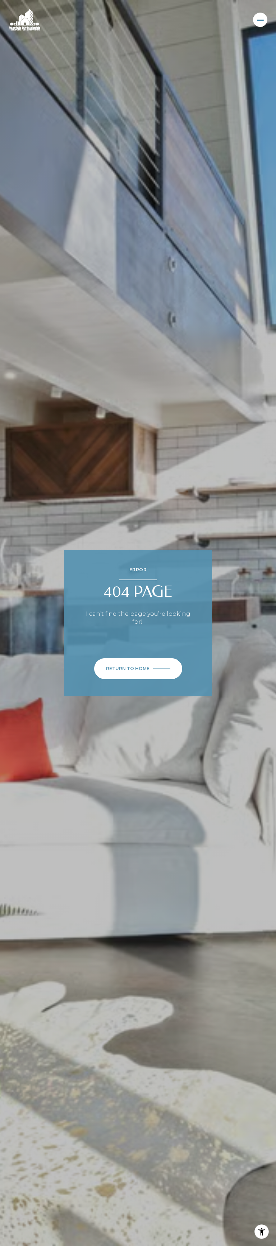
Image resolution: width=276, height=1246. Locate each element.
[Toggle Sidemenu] (260, 20)
